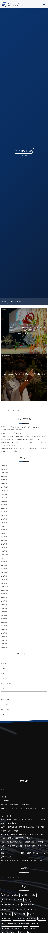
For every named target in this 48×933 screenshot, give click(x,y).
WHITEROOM (5, 699)
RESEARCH (5, 704)
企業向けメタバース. (30, 904)
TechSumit (35, 928)
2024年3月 (4, 508)
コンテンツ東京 (20, 914)
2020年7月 (4, 597)
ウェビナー (33, 914)
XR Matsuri (32, 918)
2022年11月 (4, 530)
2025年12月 (4, 469)
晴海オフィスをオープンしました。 (12, 433)
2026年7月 (4, 465)
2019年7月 (4, 619)
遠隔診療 (16, 895)
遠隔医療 (25, 895)
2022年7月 (4, 537)
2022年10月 (4, 533)
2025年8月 (4, 476)
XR (4, 923)
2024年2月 (4, 512)
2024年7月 (4, 498)
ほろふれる (7, 918)
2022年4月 (4, 544)
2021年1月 (4, 583)
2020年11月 (4, 590)
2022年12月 (4, 526)
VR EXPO (36, 923)
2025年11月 (4, 473)
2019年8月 (4, 615)
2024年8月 (4, 494)
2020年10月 (4, 594)
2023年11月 (4, 515)
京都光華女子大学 (9, 909)
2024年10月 (4, 490)
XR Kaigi (42, 918)
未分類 (3, 668)
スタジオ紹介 (7, 914)
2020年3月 (4, 604)
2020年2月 (4, 608)
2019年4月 (4, 629)
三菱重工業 (22, 909)
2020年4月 (4, 601)
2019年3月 (4, 633)
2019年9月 (4, 611)
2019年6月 (4, 622)
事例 (2, 673)
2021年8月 (4, 565)
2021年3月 (4, 579)
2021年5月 (4, 576)
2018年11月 (4, 640)
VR (26, 928)
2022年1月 (4, 551)
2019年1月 (4, 636)
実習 (28, 900)
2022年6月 (4, 540)
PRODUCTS (5, 709)
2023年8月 (4, 519)
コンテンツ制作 (6, 684)
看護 (34, 895)
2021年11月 (4, 555)
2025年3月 (4, 483)
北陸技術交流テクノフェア (11, 904)
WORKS (3, 694)
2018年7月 (4, 647)
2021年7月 (4, 569)
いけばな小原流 (19, 918)
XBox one (13, 923)
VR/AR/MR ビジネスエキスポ (12, 928)
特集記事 (4, 663)
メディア (4, 678)
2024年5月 (4, 505)
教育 (21, 900)
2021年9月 (4, 562)
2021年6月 (4, 572)
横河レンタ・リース (9, 900)
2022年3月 (4, 547)
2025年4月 (4, 480)
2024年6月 (4, 501)
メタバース (33, 909)
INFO (2, 714)
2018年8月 (4, 644)
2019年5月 (4, 626)
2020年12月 (4, 587)
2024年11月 (4, 487)
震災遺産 (6, 895)
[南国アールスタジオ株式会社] (12, 4)
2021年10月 (4, 558)
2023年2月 (4, 522)
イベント (4, 689)
